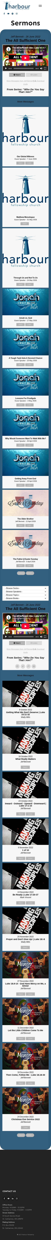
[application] (25, 58)
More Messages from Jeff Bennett (20, 81)
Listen (35, 75)
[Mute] (41, 68)
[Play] (6, 68)
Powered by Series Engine (25, 579)
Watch (18, 75)
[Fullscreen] (45, 68)
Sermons (25, 23)
